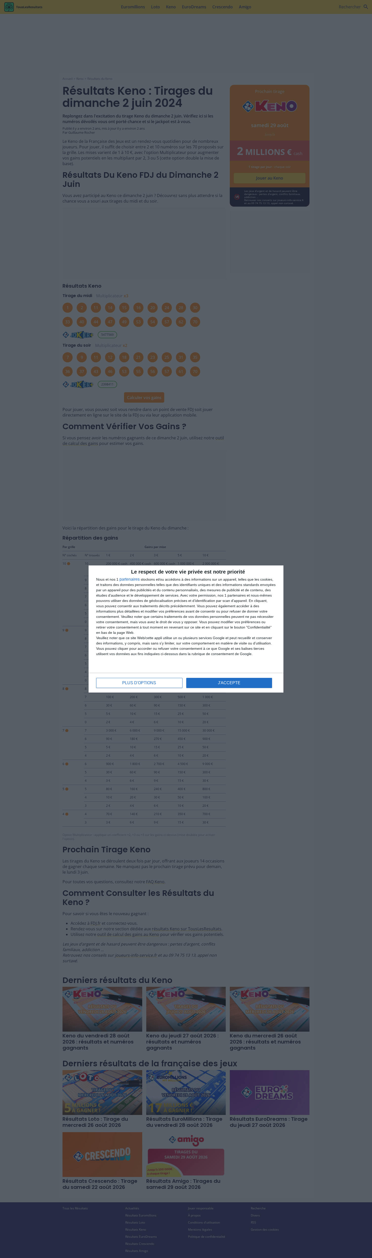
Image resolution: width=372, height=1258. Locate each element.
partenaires (129, 579)
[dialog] (186, 629)
